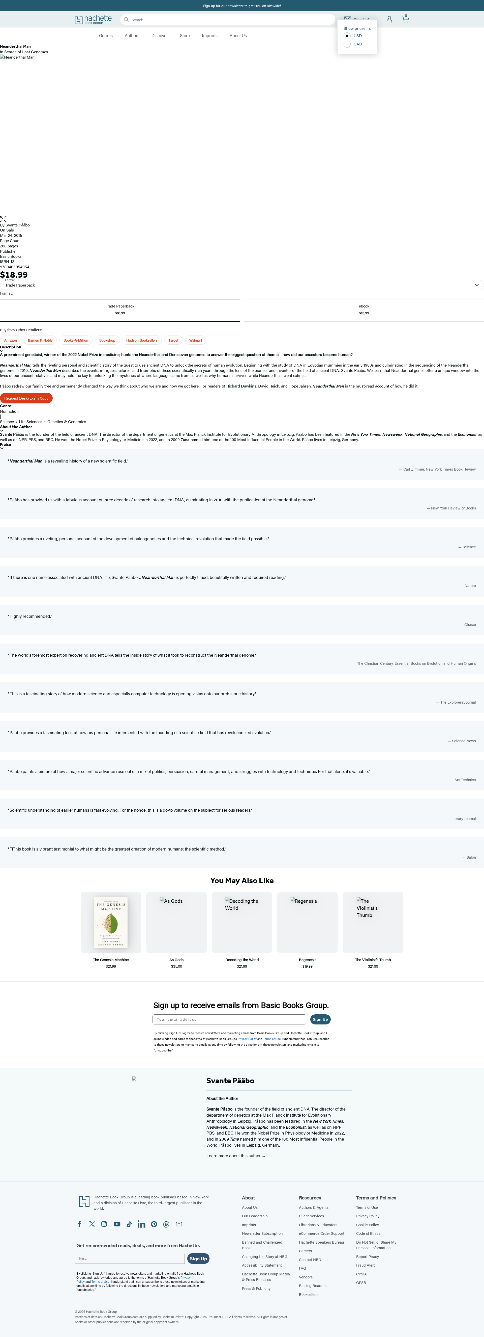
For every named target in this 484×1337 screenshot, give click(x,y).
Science (7, 421)
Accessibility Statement (262, 1265)
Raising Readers (312, 1285)
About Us (238, 35)
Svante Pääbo (18, 225)
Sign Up (320, 1019)
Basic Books (11, 256)
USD (358, 35)
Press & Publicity (256, 1288)
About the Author (16, 426)
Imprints (210, 35)
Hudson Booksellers (142, 340)
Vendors (306, 1276)
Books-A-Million (76, 340)
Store (185, 35)
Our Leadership (255, 1215)
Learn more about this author (234, 1155)
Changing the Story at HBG (264, 1256)
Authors (132, 35)
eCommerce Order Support (321, 1233)
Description (10, 347)
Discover (160, 35)
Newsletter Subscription (262, 1233)
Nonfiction (9, 411)
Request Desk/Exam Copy (26, 398)
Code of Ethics (368, 1233)
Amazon (10, 340)
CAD (358, 44)
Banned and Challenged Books (262, 1244)
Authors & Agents (313, 1207)
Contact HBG (310, 1259)
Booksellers (308, 1294)
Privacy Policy (367, 1215)
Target (173, 340)
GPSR (361, 1282)
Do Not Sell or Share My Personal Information (376, 1244)
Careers (305, 1250)
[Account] (389, 19)
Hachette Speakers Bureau (321, 1242)
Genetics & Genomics (66, 421)
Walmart (195, 340)
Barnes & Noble (40, 340)
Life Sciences (30, 421)
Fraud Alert (365, 1265)
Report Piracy (367, 1256)
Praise (5, 444)
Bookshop (107, 340)
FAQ (302, 1268)
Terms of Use (367, 1207)
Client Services (311, 1215)
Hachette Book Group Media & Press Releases (266, 1276)
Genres (106, 35)
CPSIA (361, 1273)
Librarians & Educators (318, 1224)
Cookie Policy (367, 1224)
